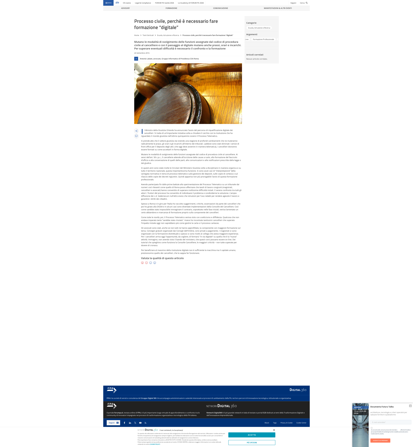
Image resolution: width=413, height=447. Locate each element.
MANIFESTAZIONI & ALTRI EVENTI (278, 8)
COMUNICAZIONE (220, 8)
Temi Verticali (148, 35)
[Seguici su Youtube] (140, 423)
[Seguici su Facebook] (124, 423)
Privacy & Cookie (286, 422)
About (267, 422)
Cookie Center (301, 422)
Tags (275, 422)
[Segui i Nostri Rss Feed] (145, 423)
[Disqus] (206, 297)
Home (136, 35)
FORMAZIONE (171, 8)
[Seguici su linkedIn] (130, 423)
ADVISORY (125, 8)
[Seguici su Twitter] (135, 423)
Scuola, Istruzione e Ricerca (168, 35)
